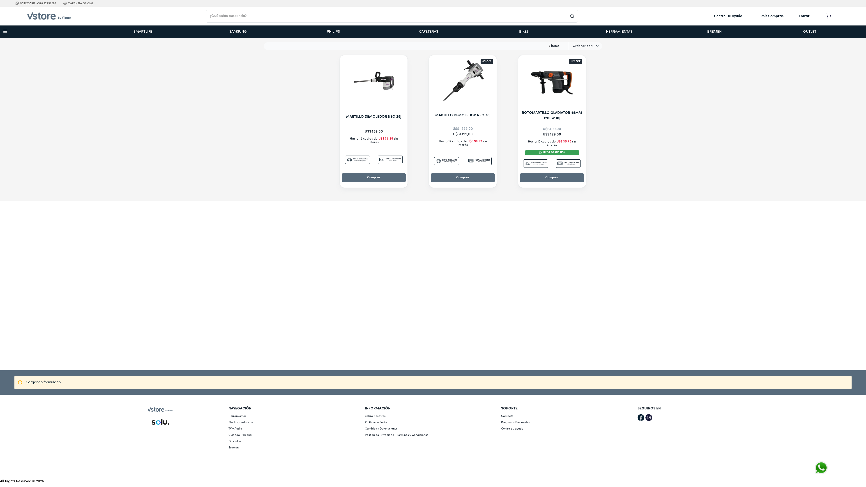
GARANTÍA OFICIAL (80, 3)
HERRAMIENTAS (619, 32)
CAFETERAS (428, 32)
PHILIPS (333, 32)
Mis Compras (772, 16)
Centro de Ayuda (728, 16)
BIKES (524, 32)
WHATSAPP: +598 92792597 (38, 3)
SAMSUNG (238, 32)
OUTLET (809, 32)
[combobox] (392, 16)
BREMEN (714, 32)
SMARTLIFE (143, 32)
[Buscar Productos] (574, 16)
